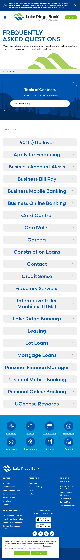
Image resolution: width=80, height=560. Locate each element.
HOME (5, 71)
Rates (31, 494)
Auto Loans (11, 449)
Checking (11, 433)
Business (49, 449)
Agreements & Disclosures (66, 493)
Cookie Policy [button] (47, 546)
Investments (30, 449)
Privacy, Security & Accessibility (67, 487)
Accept (39, 553)
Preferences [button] (40, 548)
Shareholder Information (13, 519)
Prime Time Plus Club (11, 490)
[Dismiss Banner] (75, 5)
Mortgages (68, 433)
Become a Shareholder (12, 522)
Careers (6, 504)
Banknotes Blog (9, 497)
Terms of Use (65, 502)
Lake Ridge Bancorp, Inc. (13, 515)
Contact (69, 449)
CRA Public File (66, 498)
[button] (71, 17)
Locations (7, 501)
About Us (6, 483)
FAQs (31, 490)
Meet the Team (9, 487)
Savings (30, 433)
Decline (22, 553)
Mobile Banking (35, 487)
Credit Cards (49, 433)
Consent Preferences (68, 506)
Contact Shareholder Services (11, 527)
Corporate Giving (10, 494)
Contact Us (33, 483)
